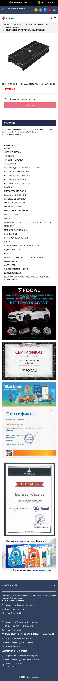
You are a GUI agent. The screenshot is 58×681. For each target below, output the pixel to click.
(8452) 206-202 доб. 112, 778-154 (19, 642)
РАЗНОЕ (8, 253)
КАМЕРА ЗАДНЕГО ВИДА (15, 199)
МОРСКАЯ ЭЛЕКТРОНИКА (16, 230)
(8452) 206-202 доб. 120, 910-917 (19, 626)
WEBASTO (8, 148)
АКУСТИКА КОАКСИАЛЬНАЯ (17, 171)
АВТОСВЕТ (9, 156)
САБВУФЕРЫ (10, 265)
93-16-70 (6, 11)
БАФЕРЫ (8, 187)
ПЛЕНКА (8, 241)
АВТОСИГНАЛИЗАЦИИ (14, 160)
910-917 (22, 8)
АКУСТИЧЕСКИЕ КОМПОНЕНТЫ (18, 183)
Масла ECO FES (11, 214)
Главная (6, 25)
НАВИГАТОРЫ (10, 234)
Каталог (18, 25)
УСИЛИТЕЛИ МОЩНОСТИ (36, 25)
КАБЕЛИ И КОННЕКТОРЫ (15, 195)
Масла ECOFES (11, 218)
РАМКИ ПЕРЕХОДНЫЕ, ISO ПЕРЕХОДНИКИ (23, 257)
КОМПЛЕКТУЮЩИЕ (13, 206)
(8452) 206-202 (11, 8)
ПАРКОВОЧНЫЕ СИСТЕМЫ (16, 237)
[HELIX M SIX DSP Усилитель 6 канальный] (29, 56)
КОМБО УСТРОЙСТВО (14, 202)
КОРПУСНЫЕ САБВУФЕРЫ (16, 210)
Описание (9, 123)
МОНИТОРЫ (9, 226)
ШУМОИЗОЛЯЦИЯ (12, 273)
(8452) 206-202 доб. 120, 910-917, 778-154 (22, 659)
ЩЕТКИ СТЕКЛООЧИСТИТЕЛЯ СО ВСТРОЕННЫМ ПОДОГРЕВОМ (26, 278)
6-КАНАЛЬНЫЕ (12, 27)
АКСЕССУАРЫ (10, 163)
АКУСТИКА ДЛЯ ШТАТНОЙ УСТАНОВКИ (22, 167)
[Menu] (54, 18)
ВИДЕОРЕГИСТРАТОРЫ (15, 191)
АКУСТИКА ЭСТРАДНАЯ (15, 179)
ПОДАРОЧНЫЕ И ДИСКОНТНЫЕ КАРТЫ (22, 245)
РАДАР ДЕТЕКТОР (12, 249)
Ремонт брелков (11, 261)
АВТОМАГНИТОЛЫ (12, 152)
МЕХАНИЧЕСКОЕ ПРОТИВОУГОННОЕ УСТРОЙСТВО (28, 222)
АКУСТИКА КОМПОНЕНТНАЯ (17, 175)
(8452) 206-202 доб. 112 (15, 609)
